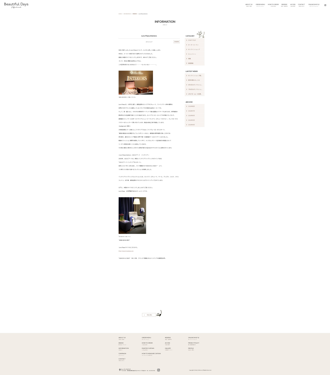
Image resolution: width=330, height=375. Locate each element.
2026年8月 (191, 106)
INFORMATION (127, 13)
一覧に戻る (149, 315)
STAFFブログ (192, 40)
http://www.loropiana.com (126, 251)
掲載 (189, 58)
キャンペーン (192, 54)
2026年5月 (191, 120)
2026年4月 (191, 124)
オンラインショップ (194, 49)
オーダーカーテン (193, 45)
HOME (120, 13)
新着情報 (135, 13)
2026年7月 (191, 111)
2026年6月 (191, 115)
